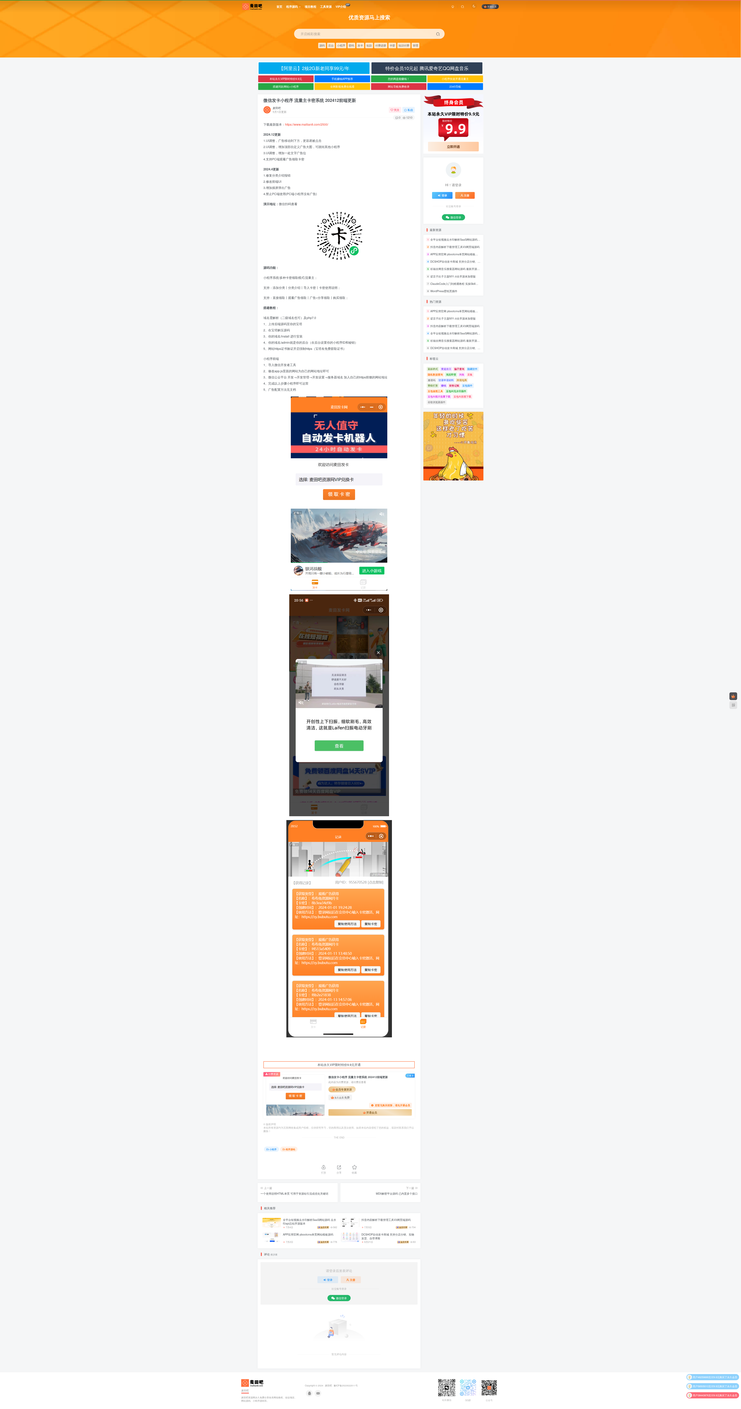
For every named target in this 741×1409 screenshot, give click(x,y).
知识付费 (403, 45)
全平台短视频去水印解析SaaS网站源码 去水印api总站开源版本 (309, 1221)
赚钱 (443, 385)
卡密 (392, 45)
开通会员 (492, 6)
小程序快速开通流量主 (455, 79)
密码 (351, 45)
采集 (469, 374)
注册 (352, 1280)
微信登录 (341, 1298)
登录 (329, 1280)
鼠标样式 (433, 369)
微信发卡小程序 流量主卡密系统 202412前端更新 (309, 100)
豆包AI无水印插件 (456, 391)
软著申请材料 (446, 380)
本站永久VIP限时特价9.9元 (286, 79)
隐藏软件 (472, 369)
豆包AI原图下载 (462, 396)
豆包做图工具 (435, 391)
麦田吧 (277, 108)
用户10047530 (701, 1395)
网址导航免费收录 (398, 86)
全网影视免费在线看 (342, 86)
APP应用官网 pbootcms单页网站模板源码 (308, 1234)
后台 (331, 45)
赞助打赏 (433, 385)
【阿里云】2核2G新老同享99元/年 (314, 68)
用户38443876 (701, 1377)
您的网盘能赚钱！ (398, 79)
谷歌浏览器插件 (436, 402)
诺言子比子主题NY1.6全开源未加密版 (453, 276)
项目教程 (310, 6)
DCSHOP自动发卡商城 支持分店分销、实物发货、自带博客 (387, 1236)
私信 (410, 110)
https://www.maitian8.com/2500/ (306, 124)
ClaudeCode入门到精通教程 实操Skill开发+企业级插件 (463, 284)
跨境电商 (462, 380)
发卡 (360, 45)
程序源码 (292, 6)
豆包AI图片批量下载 (439, 396)
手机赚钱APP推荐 (342, 79)
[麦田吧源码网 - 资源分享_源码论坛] (252, 1382)
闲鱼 (461, 374)
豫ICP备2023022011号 (346, 1385)
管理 (415, 45)
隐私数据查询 (435, 374)
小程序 (341, 45)
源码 (322, 45)
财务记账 (454, 385)
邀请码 (431, 380)
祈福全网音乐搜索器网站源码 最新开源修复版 (457, 269)
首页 (279, 6)
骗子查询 (459, 369)
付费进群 (380, 45)
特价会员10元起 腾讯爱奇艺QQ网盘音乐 (427, 68)
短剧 (369, 45)
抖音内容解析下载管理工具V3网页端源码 (386, 1220)
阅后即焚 (451, 374)
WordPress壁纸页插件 (443, 291)
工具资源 (326, 6)
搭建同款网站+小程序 (286, 86)
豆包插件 (467, 385)
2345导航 (455, 86)
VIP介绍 (342, 6)
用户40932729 (701, 1386)
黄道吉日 (446, 369)
